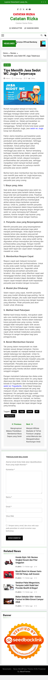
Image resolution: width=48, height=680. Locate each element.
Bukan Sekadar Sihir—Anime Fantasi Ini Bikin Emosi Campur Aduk (29, 599)
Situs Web (10, 516)
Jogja (21, 411)
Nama (9, 497)
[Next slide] (45, 2)
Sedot (29, 411)
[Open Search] (41, 35)
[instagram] (20, 9)
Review (7, 65)
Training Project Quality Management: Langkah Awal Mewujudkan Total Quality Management (9, 2)
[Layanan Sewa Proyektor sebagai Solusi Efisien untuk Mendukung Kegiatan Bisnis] (42, 45)
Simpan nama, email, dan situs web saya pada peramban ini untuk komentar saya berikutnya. (22, 528)
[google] (26, 9)
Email (9, 507)
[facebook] (18, 9)
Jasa (14, 411)
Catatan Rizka (24, 18)
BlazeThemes (25, 671)
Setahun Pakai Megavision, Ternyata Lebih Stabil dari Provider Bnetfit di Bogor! (28, 585)
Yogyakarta (9, 416)
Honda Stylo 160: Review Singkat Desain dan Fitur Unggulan (27, 560)
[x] (23, 9)
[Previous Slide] (41, 2)
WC (37, 411)
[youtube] (29, 9)
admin (8, 78)
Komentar (10, 469)
